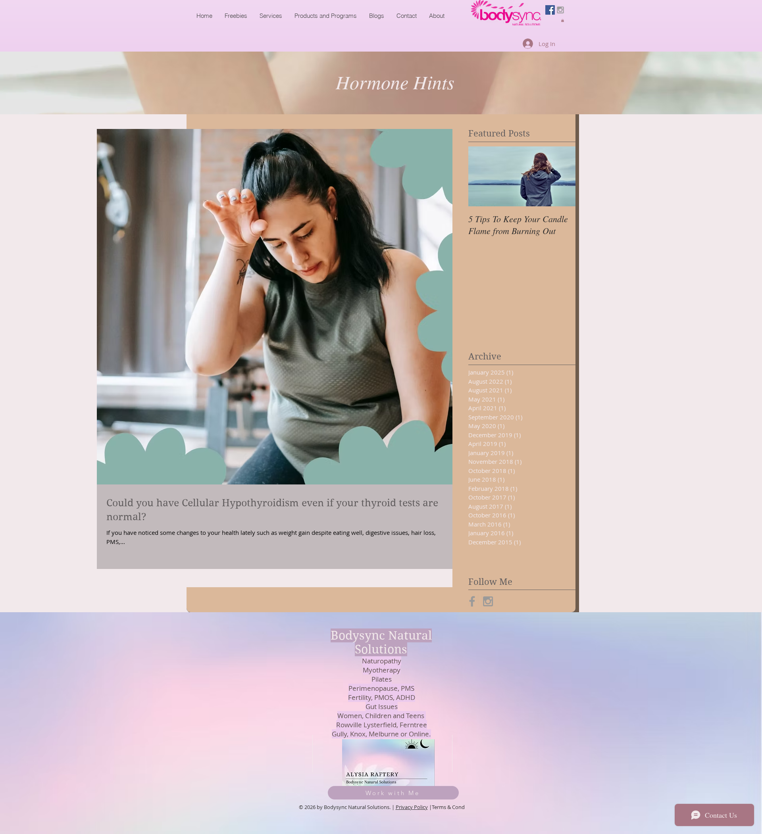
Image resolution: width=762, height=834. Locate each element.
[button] (562, 20)
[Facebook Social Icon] (550, 10)
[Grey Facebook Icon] (472, 601)
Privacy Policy (412, 807)
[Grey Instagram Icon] (560, 10)
